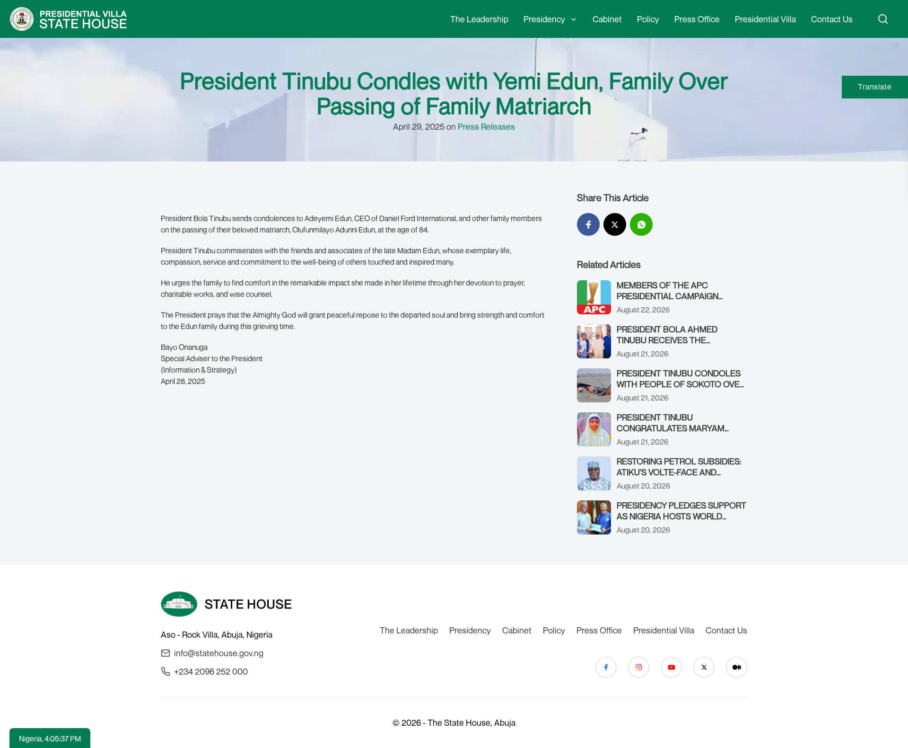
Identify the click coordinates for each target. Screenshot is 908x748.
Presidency (544, 19)
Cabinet (607, 19)
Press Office (697, 19)
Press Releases (486, 126)
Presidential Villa (765, 19)
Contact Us (832, 19)
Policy (648, 19)
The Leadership (479, 19)
